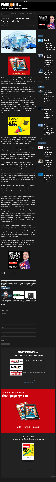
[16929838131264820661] (19, 134)
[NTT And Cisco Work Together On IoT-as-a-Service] (40, 71)
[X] (6, 1)
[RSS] (29, 382)
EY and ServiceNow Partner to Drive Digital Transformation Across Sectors (49, 44)
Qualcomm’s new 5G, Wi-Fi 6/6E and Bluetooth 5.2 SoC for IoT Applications (30, 302)
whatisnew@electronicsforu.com (31, 380)
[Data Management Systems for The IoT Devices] (40, 174)
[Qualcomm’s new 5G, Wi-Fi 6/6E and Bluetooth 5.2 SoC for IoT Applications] (30, 295)
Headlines (3, 298)
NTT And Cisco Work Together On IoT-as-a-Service (48, 74)
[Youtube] (32, 382)
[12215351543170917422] (19, 268)
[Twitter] (31, 382)
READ (28, 469)
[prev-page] (2, 308)
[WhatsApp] (21, 27)
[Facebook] (2, 1)
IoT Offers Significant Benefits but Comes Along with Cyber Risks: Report (48, 59)
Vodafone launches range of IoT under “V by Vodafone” (48, 150)
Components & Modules (14, 13)
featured (6, 273)
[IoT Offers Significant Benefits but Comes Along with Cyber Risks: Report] (40, 55)
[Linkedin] (24, 27)
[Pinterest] (18, 27)
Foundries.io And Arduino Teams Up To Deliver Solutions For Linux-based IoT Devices (48, 113)
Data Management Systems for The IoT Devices (48, 177)
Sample (19, 427)
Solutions (6, 13)
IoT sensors (12, 273)
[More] (31, 27)
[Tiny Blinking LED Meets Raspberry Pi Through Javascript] (40, 161)
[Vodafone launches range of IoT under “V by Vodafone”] (40, 147)
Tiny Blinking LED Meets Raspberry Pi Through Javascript (48, 164)
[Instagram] (4, 1)
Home (2, 13)
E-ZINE (29, 469)
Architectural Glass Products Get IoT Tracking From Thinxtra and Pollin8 (49, 129)
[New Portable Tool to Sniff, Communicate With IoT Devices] (18, 295)
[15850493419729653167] (19, 74)
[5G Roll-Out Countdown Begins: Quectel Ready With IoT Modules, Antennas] (6, 295)
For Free (19, 427)
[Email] (28, 27)
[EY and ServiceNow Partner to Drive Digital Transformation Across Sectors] (40, 40)
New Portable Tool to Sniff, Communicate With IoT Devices (18, 302)
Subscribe (27, 427)
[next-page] (4, 308)
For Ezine (36, 427)
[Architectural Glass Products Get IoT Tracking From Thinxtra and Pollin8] (40, 125)
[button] (53, 8)
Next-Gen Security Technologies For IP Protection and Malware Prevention (9, 285)
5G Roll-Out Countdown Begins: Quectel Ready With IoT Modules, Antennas (49, 96)
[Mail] (27, 382)
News (15, 298)
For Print (28, 427)
